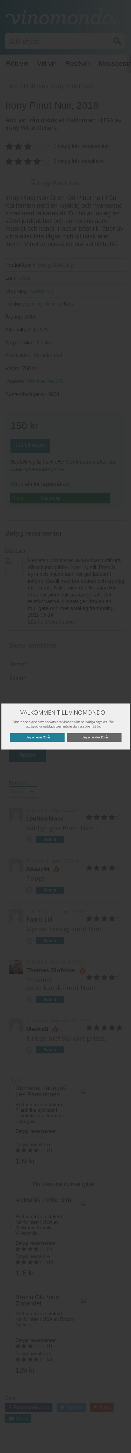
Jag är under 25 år (95, 737)
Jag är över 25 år (38, 737)
